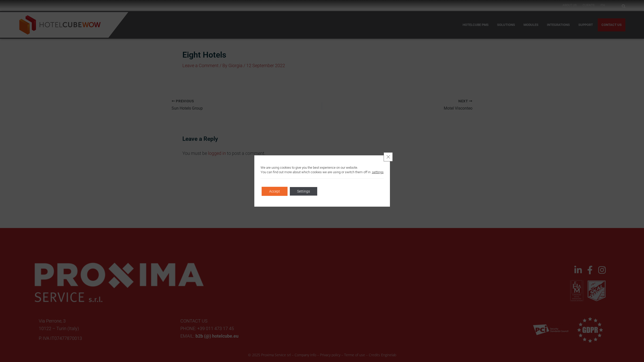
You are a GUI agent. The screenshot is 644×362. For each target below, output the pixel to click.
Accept (274, 191)
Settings (303, 191)
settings (378, 172)
